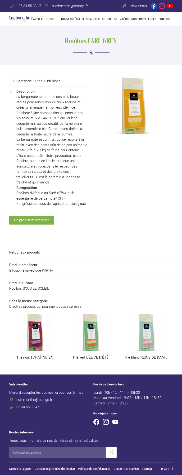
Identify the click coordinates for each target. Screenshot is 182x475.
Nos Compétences (143, 19)
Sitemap (146, 468)
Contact (164, 19)
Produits (52, 19)
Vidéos (124, 19)
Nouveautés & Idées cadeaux (80, 19)
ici (56, 392)
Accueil (38, 19)
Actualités (109, 19)
